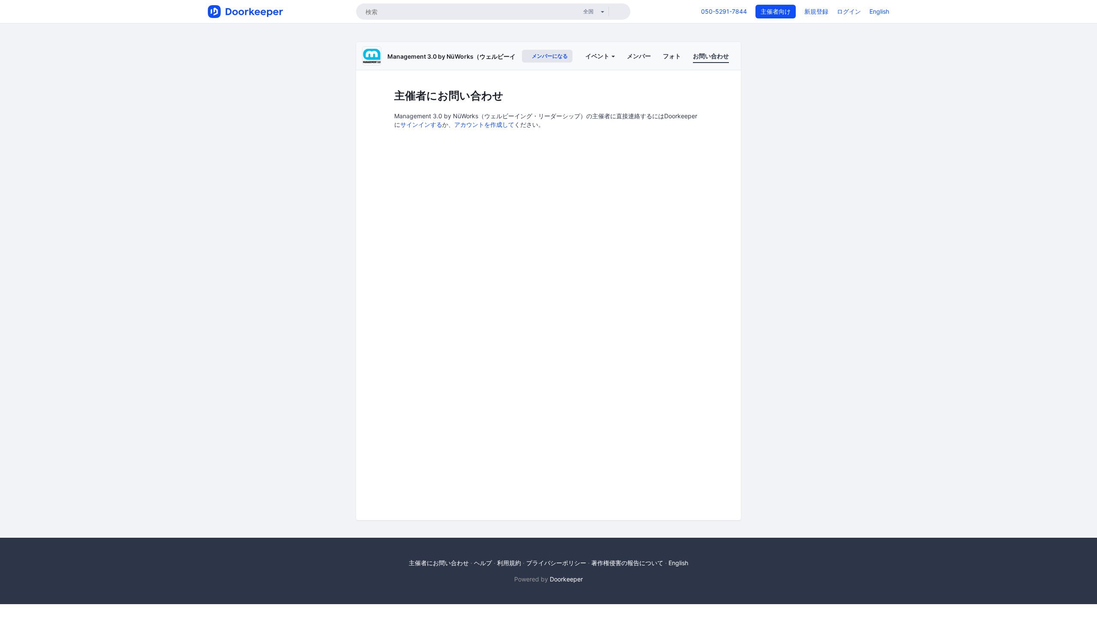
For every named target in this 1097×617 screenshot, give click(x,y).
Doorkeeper (566, 579)
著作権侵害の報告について (627, 562)
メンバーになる (549, 56)
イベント (598, 56)
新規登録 (816, 11)
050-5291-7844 (724, 11)
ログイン (849, 11)
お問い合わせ (711, 56)
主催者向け (776, 11)
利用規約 (509, 562)
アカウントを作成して (484, 124)
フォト (672, 56)
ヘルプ (483, 562)
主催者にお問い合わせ (439, 562)
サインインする (421, 124)
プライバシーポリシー (556, 562)
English (879, 11)
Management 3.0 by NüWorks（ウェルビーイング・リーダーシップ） (484, 56)
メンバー (639, 56)
